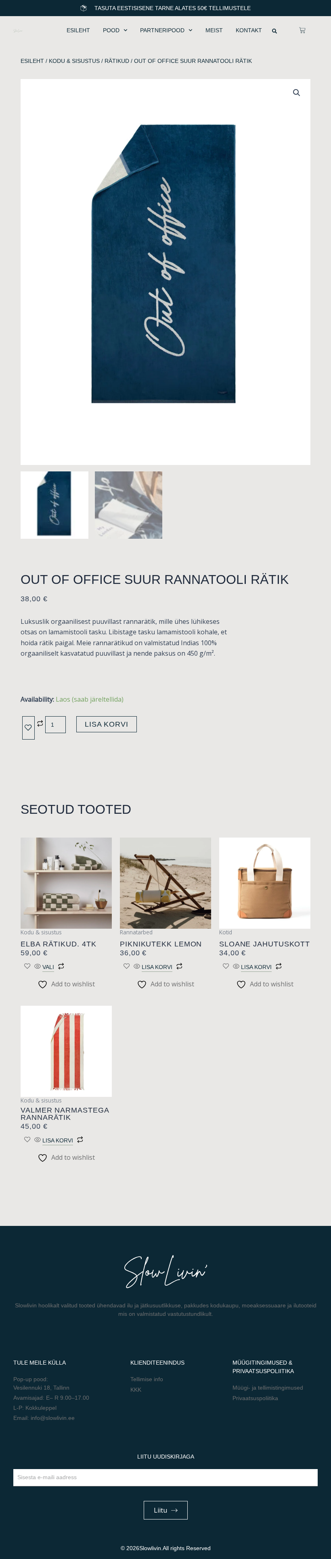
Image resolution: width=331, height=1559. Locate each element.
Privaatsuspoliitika (255, 1398)
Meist (214, 30)
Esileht (78, 30)
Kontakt (249, 30)
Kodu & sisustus (74, 61)
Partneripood (162, 30)
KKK (135, 1389)
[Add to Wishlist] (28, 728)
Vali (48, 967)
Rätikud (117, 61)
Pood (111, 30)
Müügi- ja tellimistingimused (268, 1387)
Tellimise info (146, 1379)
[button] (274, 31)
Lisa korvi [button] (157, 967)
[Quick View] (37, 966)
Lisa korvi (106, 724)
